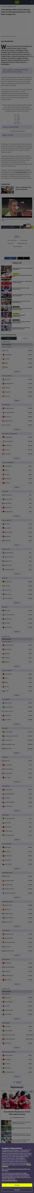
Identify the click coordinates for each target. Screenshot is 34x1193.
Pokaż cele (17, 1190)
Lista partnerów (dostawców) (9, 1180)
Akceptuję (17, 1185)
